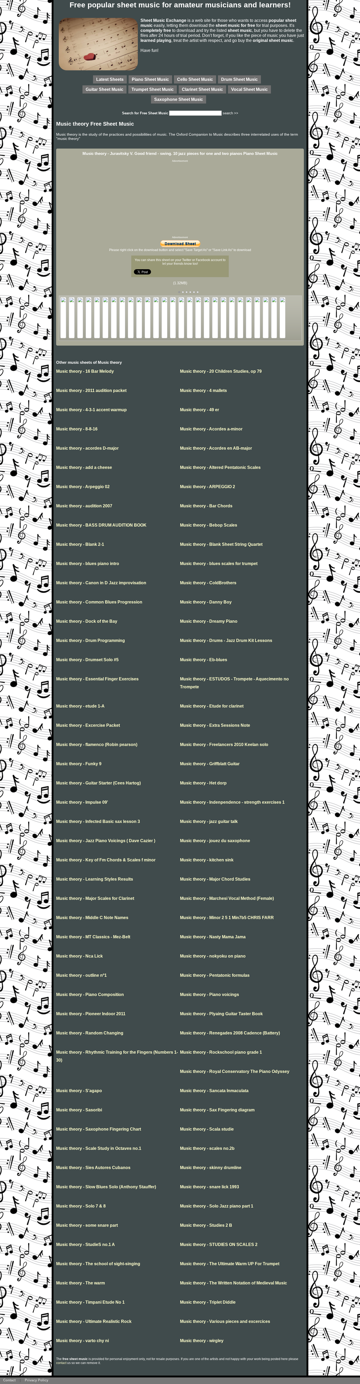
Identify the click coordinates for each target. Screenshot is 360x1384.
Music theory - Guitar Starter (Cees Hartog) (98, 783)
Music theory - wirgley (201, 1340)
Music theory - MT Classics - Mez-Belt (93, 937)
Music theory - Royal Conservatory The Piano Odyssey (234, 1071)
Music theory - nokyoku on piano (213, 956)
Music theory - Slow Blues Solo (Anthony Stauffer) (106, 1187)
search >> (230, 113)
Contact (9, 1380)
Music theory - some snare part (87, 1225)
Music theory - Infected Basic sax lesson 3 (98, 821)
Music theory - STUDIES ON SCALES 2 (218, 1244)
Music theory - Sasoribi (79, 1110)
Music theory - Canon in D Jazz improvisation (101, 583)
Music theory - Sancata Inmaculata (214, 1090)
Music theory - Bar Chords (206, 506)
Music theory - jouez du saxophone (215, 840)
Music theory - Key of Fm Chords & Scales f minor (105, 860)
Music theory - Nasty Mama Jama (213, 937)
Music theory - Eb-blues (203, 659)
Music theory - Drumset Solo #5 (87, 659)
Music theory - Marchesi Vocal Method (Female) (227, 898)
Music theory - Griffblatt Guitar (210, 764)
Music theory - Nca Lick (79, 956)
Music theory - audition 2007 (84, 506)
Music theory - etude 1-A (80, 706)
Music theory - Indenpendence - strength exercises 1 (232, 802)
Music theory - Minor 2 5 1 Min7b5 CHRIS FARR (227, 917)
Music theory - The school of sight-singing (98, 1264)
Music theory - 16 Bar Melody (85, 371)
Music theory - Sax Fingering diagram (217, 1110)
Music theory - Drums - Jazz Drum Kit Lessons (226, 640)
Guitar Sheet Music (104, 89)
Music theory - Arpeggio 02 (83, 486)
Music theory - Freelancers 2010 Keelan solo (224, 744)
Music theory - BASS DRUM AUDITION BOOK (101, 525)
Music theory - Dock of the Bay (86, 621)
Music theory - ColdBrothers (208, 583)
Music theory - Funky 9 (78, 764)
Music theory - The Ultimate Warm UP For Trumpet (229, 1264)
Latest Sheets (110, 79)
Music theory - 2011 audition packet (91, 390)
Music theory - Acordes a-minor (211, 429)
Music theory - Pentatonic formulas (215, 975)
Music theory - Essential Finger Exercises (97, 679)
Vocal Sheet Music (249, 89)
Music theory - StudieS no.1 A (85, 1244)
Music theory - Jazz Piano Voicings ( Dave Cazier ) (105, 840)
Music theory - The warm (80, 1283)
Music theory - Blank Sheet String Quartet (221, 544)
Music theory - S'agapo (79, 1090)
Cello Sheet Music (195, 79)
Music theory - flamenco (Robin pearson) (96, 744)
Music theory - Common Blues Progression (99, 602)
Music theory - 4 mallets (203, 390)
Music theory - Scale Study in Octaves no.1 (98, 1148)
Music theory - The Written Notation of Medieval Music (233, 1283)
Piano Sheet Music (150, 79)
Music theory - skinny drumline (210, 1167)
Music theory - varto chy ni (82, 1340)
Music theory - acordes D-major (87, 448)
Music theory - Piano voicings (209, 994)
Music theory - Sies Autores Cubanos (93, 1167)
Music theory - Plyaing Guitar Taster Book (221, 1014)
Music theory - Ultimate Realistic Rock (94, 1321)
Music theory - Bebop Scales (208, 525)
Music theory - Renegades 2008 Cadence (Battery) (230, 1033)
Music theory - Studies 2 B (206, 1225)
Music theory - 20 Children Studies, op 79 (221, 371)
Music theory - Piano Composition (90, 994)
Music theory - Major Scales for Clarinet (95, 898)
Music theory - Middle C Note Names (92, 917)
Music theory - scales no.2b (207, 1148)
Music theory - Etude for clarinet (212, 706)
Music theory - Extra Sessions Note (215, 725)
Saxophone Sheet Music (178, 99)
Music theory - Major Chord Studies (215, 879)
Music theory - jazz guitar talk (209, 821)
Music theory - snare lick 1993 (209, 1187)
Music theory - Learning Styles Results (94, 879)
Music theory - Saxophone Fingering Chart (98, 1129)
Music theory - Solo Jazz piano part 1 (216, 1206)
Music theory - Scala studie (207, 1129)
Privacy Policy (36, 1380)
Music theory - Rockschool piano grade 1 (221, 1052)
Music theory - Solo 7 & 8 (81, 1206)
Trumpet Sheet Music (153, 89)
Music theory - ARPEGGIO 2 (207, 486)
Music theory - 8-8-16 (77, 429)
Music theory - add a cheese (84, 467)
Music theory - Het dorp (203, 783)
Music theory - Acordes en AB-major (216, 448)
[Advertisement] (180, 199)
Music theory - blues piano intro (87, 563)
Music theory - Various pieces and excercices (225, 1321)
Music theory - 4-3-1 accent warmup (91, 410)
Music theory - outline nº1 (81, 975)
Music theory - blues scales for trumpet (218, 563)
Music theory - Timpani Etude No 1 (90, 1302)
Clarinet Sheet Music (202, 89)
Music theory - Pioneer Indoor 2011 (90, 1014)
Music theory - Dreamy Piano (208, 621)
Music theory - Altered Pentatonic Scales (220, 467)
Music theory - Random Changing (89, 1033)
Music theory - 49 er (199, 410)
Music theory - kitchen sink (206, 860)
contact (61, 1363)
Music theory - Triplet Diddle (208, 1302)
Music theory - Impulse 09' (82, 802)
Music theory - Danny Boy (206, 602)
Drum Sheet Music (239, 79)
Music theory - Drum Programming (90, 640)
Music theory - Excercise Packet (88, 725)
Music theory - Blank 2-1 (80, 544)
